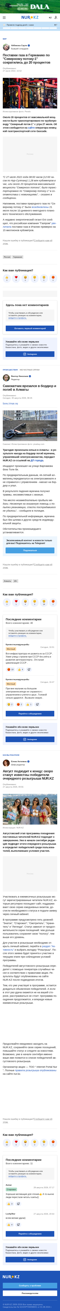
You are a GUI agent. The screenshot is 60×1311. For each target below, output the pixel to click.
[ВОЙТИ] (56, 17)
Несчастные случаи (29, 370)
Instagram (32, 354)
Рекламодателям (30, 1293)
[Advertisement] (30, 154)
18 (44, 604)
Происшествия (10, 370)
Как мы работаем (11, 755)
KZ (50, 17)
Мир (5, 39)
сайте (31, 127)
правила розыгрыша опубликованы (35, 1070)
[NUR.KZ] (30, 18)
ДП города (37, 460)
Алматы (7, 581)
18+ (15, 581)
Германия (17, 257)
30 (7, 1145)
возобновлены (40, 207)
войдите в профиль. (18, 318)
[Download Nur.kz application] (30, 6)
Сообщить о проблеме (30, 1285)
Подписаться (30, 550)
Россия (7, 257)
